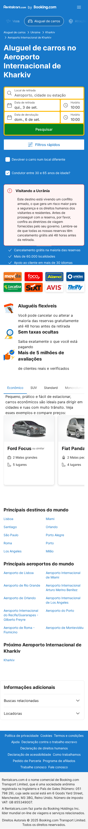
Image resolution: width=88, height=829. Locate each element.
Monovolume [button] (74, 388)
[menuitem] (12, 21)
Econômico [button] (15, 388)
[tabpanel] (44, 443)
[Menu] (79, 7)
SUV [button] (33, 388)
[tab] (15, 388)
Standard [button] (51, 388)
